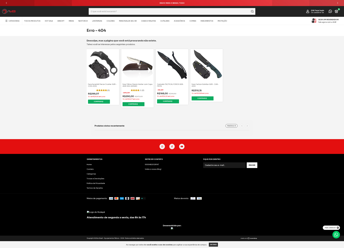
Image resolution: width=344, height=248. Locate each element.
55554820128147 (152, 164)
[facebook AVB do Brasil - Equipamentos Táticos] (172, 146)
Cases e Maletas (148, 21)
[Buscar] (252, 11)
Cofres (192, 21)
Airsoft (60, 21)
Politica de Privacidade (96, 183)
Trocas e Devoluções (95, 179)
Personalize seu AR (128, 21)
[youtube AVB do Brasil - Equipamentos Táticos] (181, 146)
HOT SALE (49, 21)
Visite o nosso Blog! (153, 169)
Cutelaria (164, 21)
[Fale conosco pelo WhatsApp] (330, 12)
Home (89, 164)
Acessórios (179, 21)
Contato (90, 169)
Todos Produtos (32, 21)
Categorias (14, 21)
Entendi (213, 244)
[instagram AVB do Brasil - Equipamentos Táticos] (162, 146)
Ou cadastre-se (317, 12)
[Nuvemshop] (249, 238)
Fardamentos (207, 21)
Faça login (319, 10)
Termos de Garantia (95, 188)
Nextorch (83, 21)
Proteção (222, 21)
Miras (71, 21)
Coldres (111, 21)
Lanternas (97, 21)
